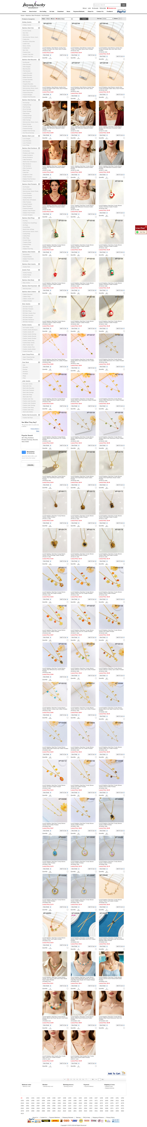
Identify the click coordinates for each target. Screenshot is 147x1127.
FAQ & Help (103, 8)
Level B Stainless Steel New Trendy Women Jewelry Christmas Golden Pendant (110, 206)
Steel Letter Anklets (28, 411)
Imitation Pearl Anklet (28, 259)
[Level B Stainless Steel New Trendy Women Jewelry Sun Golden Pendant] (111, 628)
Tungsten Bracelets (28, 84)
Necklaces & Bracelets (29, 41)
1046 (90, 1098)
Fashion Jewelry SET (28, 332)
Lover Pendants (27, 143)
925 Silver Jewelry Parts (29, 313)
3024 (85, 1111)
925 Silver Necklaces (28, 319)
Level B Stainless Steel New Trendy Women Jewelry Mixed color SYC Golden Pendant (82, 748)
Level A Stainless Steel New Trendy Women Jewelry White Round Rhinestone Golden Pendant (82, 1018)
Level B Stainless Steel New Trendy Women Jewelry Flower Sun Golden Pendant (53, 592)
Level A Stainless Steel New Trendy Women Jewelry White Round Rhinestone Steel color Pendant (110, 1018)
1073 (101, 1100)
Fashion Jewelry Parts (29, 347)
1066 (75, 1100)
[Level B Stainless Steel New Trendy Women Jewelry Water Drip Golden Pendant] (111, 552)
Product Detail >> (35, 428)
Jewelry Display (27, 274)
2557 (90, 1108)
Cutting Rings (26, 235)
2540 (59, 1108)
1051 (117, 1098)
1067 (80, 1100)
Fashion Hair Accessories (29, 415)
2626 (69, 1111)
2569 (106, 1108)
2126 (106, 1106)
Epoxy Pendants (27, 206)
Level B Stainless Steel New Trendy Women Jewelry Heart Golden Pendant (53, 824)
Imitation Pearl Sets (28, 56)
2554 (85, 1108)
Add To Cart (63, 55)
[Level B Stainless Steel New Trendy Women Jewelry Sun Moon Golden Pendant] (55, 784)
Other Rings (26, 238)
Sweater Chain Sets (28, 54)
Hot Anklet (25, 261)
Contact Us (100, 11)
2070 (101, 1103)
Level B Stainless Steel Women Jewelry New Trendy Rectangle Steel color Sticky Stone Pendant (110, 49)
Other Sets (26, 35)
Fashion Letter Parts (28, 409)
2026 (38, 1103)
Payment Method (88, 1086)
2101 (59, 1106)
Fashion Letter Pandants (29, 403)
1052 (122, 1098)
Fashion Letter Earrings (29, 405)
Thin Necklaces (27, 166)
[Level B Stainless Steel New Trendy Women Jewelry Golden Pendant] (55, 514)
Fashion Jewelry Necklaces (30, 329)
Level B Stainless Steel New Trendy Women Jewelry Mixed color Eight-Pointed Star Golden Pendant (111, 709)
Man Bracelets (26, 68)
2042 (64, 1103)
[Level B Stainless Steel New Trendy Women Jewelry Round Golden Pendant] (83, 552)
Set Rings (25, 225)
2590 (48, 1111)
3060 (122, 1111)
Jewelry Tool (26, 277)
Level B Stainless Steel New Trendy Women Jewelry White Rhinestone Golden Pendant (53, 399)
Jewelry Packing (27, 272)
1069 (85, 1100)
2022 (32, 1103)
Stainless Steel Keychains (29, 286)
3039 (106, 1111)
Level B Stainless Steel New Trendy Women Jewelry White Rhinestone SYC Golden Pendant (54, 360)
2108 (64, 1106)
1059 (48, 1100)
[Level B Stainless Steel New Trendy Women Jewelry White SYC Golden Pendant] (111, 745)
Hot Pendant (45, 15)
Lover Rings (26, 145)
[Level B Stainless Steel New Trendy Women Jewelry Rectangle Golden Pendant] (111, 514)
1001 (27, 1098)
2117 (80, 1106)
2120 (85, 1106)
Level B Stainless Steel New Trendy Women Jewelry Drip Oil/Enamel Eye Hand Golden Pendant (53, 670)
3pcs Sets (25, 50)
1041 (75, 1098)
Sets (24, 365)
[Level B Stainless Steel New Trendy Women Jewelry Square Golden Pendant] (83, 514)
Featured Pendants (28, 208)
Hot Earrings (26, 102)
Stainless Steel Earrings (29, 100)
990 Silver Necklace (28, 321)
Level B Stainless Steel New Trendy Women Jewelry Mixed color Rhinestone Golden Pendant (83, 399)
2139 (117, 1106)
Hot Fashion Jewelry (28, 327)
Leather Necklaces (28, 155)
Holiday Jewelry (26, 22)
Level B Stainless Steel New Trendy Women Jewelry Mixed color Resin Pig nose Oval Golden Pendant (55, 1018)
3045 (111, 1111)
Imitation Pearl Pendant (29, 212)
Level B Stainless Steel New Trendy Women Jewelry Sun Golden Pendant (110, 631)
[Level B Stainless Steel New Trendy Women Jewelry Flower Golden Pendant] (111, 590)
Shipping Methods (109, 1088)
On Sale (52, 11)
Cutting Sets (26, 39)
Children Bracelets (27, 294)
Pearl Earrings (26, 107)
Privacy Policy (110, 1117)
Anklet (27, 441)
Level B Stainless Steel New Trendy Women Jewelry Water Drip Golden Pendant (110, 554)
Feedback (110, 11)
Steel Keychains (27, 288)
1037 (59, 1098)
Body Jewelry (26, 282)
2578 (22, 1111)
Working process (68, 1086)
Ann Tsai (142, 232)
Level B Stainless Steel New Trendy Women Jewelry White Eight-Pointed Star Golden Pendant (55, 748)
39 (93, 1079)
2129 (111, 1106)
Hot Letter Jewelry (27, 383)
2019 (22, 1103)
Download (60, 11)
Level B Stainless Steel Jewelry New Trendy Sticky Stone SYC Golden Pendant (53, 1056)
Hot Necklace (26, 151)
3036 (101, 1111)
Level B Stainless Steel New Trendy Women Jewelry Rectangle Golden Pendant (110, 516)
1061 (59, 1100)
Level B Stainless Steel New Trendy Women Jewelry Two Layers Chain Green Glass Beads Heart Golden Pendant (54, 978)
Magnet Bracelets (27, 75)
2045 (69, 1103)
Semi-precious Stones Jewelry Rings (31, 231)
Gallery (59, 18)
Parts (24, 378)
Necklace (25, 371)
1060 (53, 1100)
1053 (22, 1100)
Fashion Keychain (27, 351)
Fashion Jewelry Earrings (29, 334)
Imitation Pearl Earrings (29, 130)
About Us (90, 11)
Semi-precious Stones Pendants (31, 191)
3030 (90, 1111)
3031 (96, 1111)
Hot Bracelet (26, 62)
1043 (85, 1098)
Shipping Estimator (67, 1117)
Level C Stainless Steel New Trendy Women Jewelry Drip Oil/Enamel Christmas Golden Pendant (110, 128)
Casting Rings (26, 233)
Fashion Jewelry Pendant (29, 338)
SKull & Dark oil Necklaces (30, 161)
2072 (106, 1103)
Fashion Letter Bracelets (29, 401)
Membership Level (48, 1086)
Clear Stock (25, 362)
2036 (53, 1103)
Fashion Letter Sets (28, 399)
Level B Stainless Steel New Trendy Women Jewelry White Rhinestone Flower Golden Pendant (82, 438)
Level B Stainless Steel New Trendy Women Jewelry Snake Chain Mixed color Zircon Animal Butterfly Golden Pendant (111, 939)
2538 (53, 1108)
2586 (43, 1111)
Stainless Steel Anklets (28, 252)
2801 (75, 1111)
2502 (22, 1108)
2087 (38, 1106)
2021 (27, 1103)
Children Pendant (27, 301)
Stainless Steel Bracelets (29, 59)
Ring (26, 438)
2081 (27, 1106)
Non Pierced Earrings (28, 132)
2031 (48, 1103)
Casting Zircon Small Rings (30, 223)
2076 (111, 1103)
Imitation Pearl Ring (28, 248)
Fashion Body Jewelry (29, 342)
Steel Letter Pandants (28, 390)
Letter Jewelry (26, 381)
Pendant (24, 439)
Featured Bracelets (28, 92)
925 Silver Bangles (28, 317)
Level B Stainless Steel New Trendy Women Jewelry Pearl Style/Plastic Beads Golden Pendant (53, 478)
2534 (48, 1108)
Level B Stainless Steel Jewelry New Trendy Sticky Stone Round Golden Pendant (82, 1056)
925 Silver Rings (27, 311)
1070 (90, 1100)
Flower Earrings (27, 111)
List (49, 18)
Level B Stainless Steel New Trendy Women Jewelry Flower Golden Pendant (110, 592)
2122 (96, 1106)
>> (96, 1079)
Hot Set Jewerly (27, 30)
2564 (101, 1108)
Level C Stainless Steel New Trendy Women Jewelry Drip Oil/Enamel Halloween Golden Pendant (53, 128)
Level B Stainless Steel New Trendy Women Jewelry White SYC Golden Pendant (110, 748)
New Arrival (32, 11)
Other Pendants (27, 202)
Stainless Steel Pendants (33, 15)
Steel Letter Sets (27, 386)
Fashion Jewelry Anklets (29, 349)
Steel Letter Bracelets (28, 388)
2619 (64, 1111)
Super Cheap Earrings (29, 357)
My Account (95, 8)
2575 (122, 1108)
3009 (80, 1111)
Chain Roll (25, 172)
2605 (53, 1111)
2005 (106, 1100)
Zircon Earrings (27, 109)
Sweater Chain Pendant (29, 210)
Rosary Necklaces (28, 157)
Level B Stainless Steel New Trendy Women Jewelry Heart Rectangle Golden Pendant (53, 554)
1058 (43, 1100)
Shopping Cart (112, 8)
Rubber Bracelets (27, 77)
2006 (111, 1100)
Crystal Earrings (27, 117)
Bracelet (35, 439)
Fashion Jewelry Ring (28, 340)
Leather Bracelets (27, 73)
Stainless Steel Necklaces (29, 148)
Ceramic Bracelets (28, 79)
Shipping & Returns (98, 1117)
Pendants (25, 373)
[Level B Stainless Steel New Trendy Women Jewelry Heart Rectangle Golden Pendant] (55, 552)
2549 (75, 1108)
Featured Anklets (27, 256)
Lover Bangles (26, 138)
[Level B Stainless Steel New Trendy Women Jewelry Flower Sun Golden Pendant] (55, 590)
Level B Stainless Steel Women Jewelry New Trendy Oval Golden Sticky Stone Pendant (82, 48)
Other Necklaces (27, 168)
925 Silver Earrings (28, 306)
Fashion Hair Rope (28, 417)
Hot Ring (25, 220)
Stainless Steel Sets (28, 28)
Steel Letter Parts (27, 396)
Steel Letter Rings (27, 394)
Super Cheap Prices (28, 354)
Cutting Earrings (27, 104)
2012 (117, 1100)
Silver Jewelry (26, 304)
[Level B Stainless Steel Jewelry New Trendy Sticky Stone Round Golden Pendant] (83, 1054)
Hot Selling (43, 11)
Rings (24, 375)
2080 (22, 1106)
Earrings (25, 369)
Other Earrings (27, 120)
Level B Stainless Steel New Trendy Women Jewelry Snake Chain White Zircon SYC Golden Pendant (83, 939)
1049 (106, 1098)
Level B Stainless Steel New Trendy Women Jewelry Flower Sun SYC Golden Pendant (82, 592)
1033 (38, 1098)
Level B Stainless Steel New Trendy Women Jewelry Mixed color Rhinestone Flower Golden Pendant (111, 438)
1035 (48, 1098)
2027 (43, 1103)
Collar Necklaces (27, 159)
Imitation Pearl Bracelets (29, 96)
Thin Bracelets (26, 71)
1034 (43, 1098)
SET (23, 438)
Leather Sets (26, 43)
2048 (75, 1103)
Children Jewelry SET (28, 298)
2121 (90, 1106)
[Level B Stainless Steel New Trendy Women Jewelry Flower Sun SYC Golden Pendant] (83, 590)
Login (89, 8)
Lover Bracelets (27, 140)
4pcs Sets (25, 33)
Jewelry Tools (26, 270)
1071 (96, 1100)
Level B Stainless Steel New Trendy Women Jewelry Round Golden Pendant (82, 554)
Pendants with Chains (28, 153)
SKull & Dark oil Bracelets (29, 86)
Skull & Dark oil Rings (28, 229)
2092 (53, 1106)
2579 (27, 1111)
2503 (27, 1108)
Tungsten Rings (27, 242)
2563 (96, 1108)
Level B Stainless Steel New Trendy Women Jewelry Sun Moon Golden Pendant (53, 786)
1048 (101, 1098)
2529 (43, 1108)
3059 (117, 1111)
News (68, 11)
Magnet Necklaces (28, 181)
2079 (122, 1103)
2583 (38, 1111)
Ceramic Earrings (27, 126)
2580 (32, 1111)
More (37, 431)
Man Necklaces (27, 163)
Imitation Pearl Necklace (29, 179)
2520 (38, 1108)
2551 (80, 1108)
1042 (80, 1098)
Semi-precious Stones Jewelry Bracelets (31, 88)
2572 (117, 1108)
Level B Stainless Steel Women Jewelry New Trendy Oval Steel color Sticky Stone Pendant (54, 48)
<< (64, 1079)
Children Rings (27, 296)
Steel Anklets (26, 254)
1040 (69, 1098)
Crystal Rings (26, 227)
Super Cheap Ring (27, 359)
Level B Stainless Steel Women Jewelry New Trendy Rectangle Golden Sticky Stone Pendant (54, 88)
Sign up (85, 8)
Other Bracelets (27, 64)
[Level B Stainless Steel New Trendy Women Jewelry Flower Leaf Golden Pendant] (111, 898)
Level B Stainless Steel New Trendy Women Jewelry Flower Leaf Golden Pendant (110, 900)
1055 (27, 1100)
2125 (101, 1106)
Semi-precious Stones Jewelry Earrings (31, 122)
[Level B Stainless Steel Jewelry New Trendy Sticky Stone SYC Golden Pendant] (55, 1054)
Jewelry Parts (26, 266)
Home (24, 11)
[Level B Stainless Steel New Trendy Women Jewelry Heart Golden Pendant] (55, 822)
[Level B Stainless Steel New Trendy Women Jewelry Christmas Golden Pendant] (111, 204)
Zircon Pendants (27, 189)
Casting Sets (26, 48)
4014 (22, 1113)
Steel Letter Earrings (28, 392)
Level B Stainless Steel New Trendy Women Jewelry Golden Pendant (53, 516)
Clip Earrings (26, 113)
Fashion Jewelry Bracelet (29, 336)
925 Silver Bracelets (28, 315)
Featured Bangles (27, 94)
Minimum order (27, 1086)
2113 (75, 1106)
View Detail (46, 55)
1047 (96, 1098)
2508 (32, 1108)
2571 (111, 1108)
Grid (53, 18)
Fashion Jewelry (27, 325)
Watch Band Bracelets (29, 90)
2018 (122, 1100)
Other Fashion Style (28, 344)
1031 (32, 1098)
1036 (53, 1098)
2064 (90, 1103)
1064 (69, 1100)
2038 (59, 1103)
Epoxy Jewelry (27, 45)
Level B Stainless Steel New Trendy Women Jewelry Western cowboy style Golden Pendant (83, 669)
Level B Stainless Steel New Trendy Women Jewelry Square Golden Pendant (82, 516)
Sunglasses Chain (27, 174)
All (21, 1098)
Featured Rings (27, 244)
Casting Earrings (27, 115)
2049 (80, 1103)
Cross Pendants (27, 193)
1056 (32, 1100)
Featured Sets (26, 52)
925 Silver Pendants (28, 308)
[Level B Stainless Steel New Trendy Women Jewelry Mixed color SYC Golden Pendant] (83, 745)
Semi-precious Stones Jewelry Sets (31, 37)
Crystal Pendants (27, 195)
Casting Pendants (27, 204)
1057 (38, 1100)
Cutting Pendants (27, 197)
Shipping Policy (109, 1086)
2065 (96, 1103)
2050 (85, 1103)
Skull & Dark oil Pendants (29, 199)
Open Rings (26, 246)
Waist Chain (26, 170)
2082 (32, 1106)
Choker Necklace (27, 176)
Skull (23, 441)
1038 (64, 1098)
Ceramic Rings (27, 240)
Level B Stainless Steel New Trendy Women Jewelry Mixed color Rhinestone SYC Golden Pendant (82, 361)
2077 (117, 1103)
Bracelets (25, 367)
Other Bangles (26, 66)
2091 (48, 1106)
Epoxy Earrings (27, 124)
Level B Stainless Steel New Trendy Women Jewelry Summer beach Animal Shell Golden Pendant (110, 978)
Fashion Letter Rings (28, 407)
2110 (69, 1106)
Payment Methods (78, 11)
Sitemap (78, 1117)
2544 (64, 1108)
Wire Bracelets (27, 81)
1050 (111, 1098)
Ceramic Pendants (28, 215)
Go (103, 1079)
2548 (69, 1108)
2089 (43, 1106)
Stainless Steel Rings (28, 218)
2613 (59, 1111)
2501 (122, 1106)
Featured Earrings (27, 128)
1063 (64, 1100)
